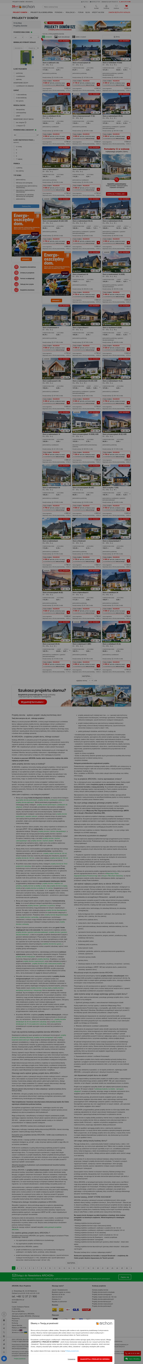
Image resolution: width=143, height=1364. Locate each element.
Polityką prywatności (72, 1351)
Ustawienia (71, 1359)
